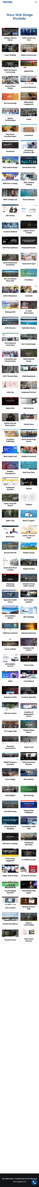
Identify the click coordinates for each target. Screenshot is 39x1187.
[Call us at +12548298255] (34, 1182)
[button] (36, 2)
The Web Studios (20, 1178)
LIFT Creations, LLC (20, 1181)
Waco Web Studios (8, 1178)
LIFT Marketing (32, 1178)
